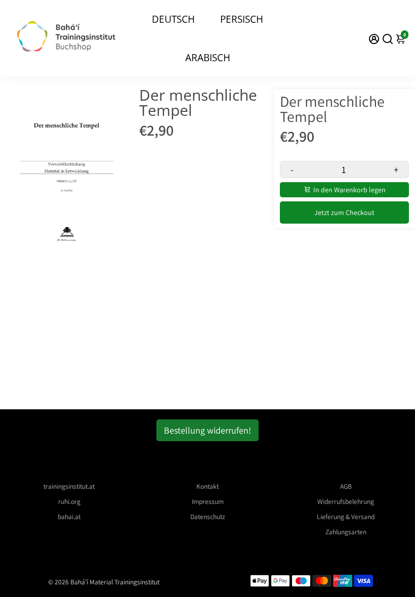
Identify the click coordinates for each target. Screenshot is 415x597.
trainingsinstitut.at (69, 486)
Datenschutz (207, 516)
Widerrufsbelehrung (345, 501)
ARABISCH (207, 57)
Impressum (208, 501)
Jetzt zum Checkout (344, 212)
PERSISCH (241, 19)
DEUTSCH (173, 19)
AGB (346, 486)
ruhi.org (69, 501)
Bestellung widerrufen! (207, 430)
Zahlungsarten (345, 531)
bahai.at (69, 516)
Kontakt (207, 486)
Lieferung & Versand (346, 516)
